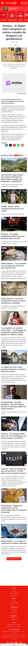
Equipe (14, 591)
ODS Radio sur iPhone (14, 624)
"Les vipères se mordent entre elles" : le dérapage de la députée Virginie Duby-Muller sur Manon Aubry (13, 331)
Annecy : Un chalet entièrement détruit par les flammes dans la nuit (13, 236)
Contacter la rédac (14, 604)
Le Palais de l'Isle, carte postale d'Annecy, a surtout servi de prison (13, 369)
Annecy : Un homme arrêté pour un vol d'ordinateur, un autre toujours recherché (13, 436)
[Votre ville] (15, 3)
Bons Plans (12, 20)
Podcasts (14, 617)
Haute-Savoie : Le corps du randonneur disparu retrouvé (14, 542)
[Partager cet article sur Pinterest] (14, 146)
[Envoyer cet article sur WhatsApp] (18, 146)
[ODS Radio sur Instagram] (20, 643)
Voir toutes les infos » (14, 559)
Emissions (14, 611)
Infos (20, 20)
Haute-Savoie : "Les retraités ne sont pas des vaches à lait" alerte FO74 (13, 265)
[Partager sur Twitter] (10, 146)
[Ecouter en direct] (25, 3)
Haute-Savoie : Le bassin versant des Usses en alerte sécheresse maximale (13, 301)
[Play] (2, 13)
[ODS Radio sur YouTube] (16, 643)
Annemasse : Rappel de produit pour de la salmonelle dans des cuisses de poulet (14, 509)
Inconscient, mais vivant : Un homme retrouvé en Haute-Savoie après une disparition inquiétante (12, 178)
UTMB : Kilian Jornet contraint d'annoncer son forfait (12, 208)
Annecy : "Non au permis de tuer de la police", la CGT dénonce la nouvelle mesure (13, 471)
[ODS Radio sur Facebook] (7, 643)
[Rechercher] (22, 3)
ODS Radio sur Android (14, 626)
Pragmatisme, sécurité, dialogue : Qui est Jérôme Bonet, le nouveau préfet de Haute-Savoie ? (13, 405)
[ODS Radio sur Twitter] (11, 643)
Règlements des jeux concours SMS (14, 635)
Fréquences (14, 595)
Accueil (4, 20)
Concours (14, 612)
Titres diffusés (14, 593)
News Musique (14, 602)
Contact (14, 590)
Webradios (14, 619)
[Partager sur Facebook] (6, 146)
